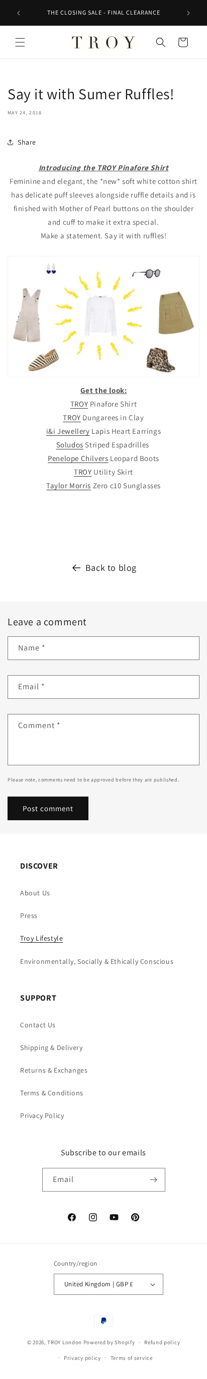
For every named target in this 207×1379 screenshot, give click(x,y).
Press (29, 915)
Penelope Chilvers (78, 458)
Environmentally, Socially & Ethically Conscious (96, 961)
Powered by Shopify (109, 1342)
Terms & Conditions (51, 1092)
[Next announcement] (188, 13)
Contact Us (38, 1024)
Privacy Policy (42, 1115)
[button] (20, 42)
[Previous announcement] (19, 13)
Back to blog (111, 567)
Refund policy (162, 1342)
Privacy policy (82, 1357)
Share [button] (27, 142)
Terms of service (132, 1357)
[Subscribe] (154, 1180)
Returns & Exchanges (53, 1070)
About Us (35, 892)
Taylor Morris (68, 485)
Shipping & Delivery (51, 1047)
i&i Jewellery (68, 431)
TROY (79, 404)
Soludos (69, 444)
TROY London (64, 1342)
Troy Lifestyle (41, 938)
